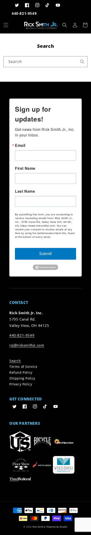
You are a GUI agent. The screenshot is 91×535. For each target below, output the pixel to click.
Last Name (25, 191)
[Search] (82, 61)
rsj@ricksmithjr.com (26, 345)
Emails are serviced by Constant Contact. (40, 238)
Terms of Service (23, 366)
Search (15, 360)
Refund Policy (20, 372)
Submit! (45, 254)
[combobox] (45, 61)
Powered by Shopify (57, 526)
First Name (25, 168)
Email (20, 145)
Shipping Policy (22, 378)
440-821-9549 (21, 335)
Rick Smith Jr (39, 526)
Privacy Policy (20, 384)
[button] (6, 25)
